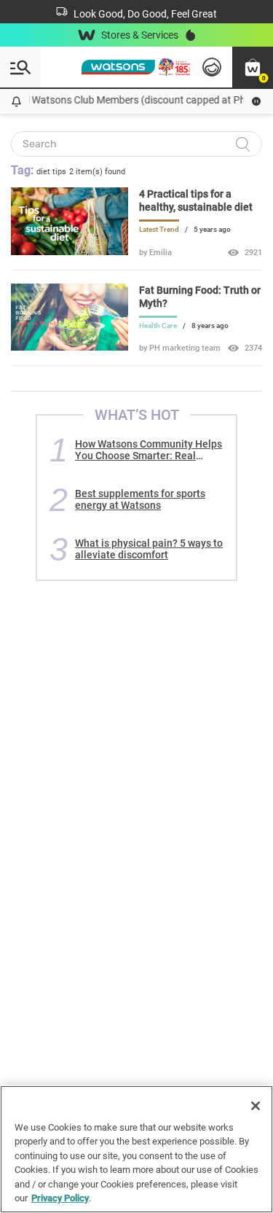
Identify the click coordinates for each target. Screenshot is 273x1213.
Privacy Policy (60, 1198)
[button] (252, 67)
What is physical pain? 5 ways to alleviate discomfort (149, 549)
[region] (136, 1149)
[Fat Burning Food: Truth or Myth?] (69, 347)
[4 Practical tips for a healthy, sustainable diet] (69, 251)
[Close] (256, 1106)
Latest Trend (159, 229)
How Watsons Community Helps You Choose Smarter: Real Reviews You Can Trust (148, 449)
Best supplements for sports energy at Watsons (140, 499)
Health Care (158, 325)
